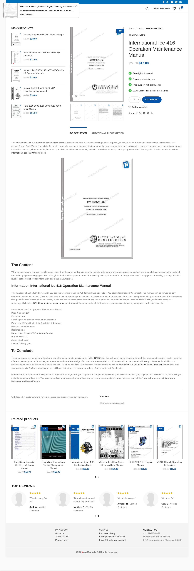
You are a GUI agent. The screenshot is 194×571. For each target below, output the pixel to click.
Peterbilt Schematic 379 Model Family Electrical (41, 54)
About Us (59, 533)
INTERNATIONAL (154, 28)
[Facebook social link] (136, 113)
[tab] (78, 131)
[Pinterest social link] (148, 113)
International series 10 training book (28, 153)
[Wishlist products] (174, 8)
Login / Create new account (112, 540)
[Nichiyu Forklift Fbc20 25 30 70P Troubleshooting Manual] (16, 93)
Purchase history (107, 533)
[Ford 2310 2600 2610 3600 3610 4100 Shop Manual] (16, 111)
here (32, 279)
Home (131, 28)
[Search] (147, 8)
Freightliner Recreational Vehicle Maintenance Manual (53, 465)
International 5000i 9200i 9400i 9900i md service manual (146, 364)
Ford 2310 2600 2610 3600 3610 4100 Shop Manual (42, 107)
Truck (140, 28)
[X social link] (140, 113)
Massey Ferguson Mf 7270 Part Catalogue (43, 34)
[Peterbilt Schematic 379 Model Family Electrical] (16, 57)
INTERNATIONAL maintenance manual (45, 303)
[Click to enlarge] (76, 96)
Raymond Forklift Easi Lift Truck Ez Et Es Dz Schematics (47, 10)
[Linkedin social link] (152, 113)
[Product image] (24, 442)
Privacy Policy (62, 540)
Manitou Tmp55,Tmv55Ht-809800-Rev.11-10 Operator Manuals (43, 71)
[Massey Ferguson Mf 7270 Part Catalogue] (16, 39)
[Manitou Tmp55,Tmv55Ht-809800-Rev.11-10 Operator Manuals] (16, 75)
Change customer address (112, 536)
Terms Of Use (62, 536)
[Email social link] (144, 113)
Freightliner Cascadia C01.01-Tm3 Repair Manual (24, 465)
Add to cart (152, 99)
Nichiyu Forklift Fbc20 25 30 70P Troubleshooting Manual (39, 89)
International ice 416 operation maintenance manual (41, 142)
